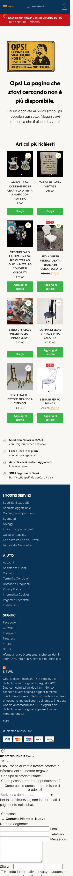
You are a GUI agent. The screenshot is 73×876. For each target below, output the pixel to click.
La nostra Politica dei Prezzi (21, 540)
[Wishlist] (28, 156)
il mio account (16, 22)
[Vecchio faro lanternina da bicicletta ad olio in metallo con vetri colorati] (20, 233)
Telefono (57, 834)
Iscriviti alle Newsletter (17, 545)
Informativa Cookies (16, 594)
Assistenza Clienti (14, 568)
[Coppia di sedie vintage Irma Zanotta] (50, 311)
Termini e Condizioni (16, 578)
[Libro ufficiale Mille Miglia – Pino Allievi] (20, 311)
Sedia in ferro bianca (50, 401)
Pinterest (9, 638)
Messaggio (58, 839)
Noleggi (8, 524)
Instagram (9, 633)
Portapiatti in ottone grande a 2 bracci (20, 399)
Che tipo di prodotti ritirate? (22, 776)
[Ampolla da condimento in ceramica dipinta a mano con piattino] (20, 164)
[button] (64, 7)
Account (8, 562)
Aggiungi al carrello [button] (20, 286)
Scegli (20, 211)
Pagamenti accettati (16, 600)
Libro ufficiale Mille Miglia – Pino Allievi (20, 333)
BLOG (7, 649)
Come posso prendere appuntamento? (30, 781)
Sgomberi (9, 518)
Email (54, 829)
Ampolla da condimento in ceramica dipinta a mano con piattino (20, 190)
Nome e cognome (14, 824)
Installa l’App (11, 605)
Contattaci (9, 573)
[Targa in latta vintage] (50, 164)
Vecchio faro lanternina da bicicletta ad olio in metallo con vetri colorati (20, 262)
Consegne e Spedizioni (18, 513)
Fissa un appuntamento (18, 529)
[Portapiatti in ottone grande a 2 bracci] (20, 376)
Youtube (8, 644)
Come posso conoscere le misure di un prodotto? (35, 788)
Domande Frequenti (16, 584)
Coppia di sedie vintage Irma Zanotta (50, 333)
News (8, 671)
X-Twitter (9, 628)
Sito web (6, 867)
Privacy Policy (12, 589)
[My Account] (5, 17)
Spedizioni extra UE (16, 502)
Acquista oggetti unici (17, 508)
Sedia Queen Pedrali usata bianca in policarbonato (50, 262)
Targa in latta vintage (50, 184)
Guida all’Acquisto (14, 535)
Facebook (9, 622)
